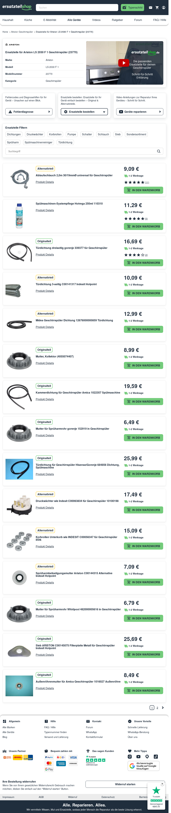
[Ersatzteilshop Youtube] (139, 756)
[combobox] (77, 7)
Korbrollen (55, 134)
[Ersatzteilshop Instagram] (131, 756)
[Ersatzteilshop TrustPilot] (92, 756)
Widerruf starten (125, 784)
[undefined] (162, 707)
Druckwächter (35, 134)
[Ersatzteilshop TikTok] (156, 756)
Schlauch (103, 134)
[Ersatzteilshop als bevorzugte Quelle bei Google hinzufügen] (143, 766)
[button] (8, 20)
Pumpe (71, 134)
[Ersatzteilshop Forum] (148, 756)
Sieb (118, 134)
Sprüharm (13, 142)
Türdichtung (65, 142)
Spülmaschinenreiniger (38, 142)
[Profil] (163, 7)
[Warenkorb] (157, 7)
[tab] (28, 111)
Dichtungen (14, 134)
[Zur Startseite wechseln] (17, 7)
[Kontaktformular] (150, 7)
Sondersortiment (136, 134)
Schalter (87, 134)
